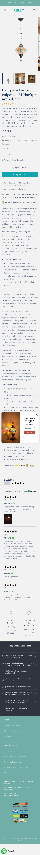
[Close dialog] (36, 414)
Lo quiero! (29, 432)
